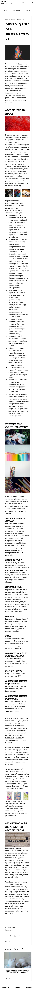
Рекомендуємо (10, 927)
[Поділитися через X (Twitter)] (10, 936)
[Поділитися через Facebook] (6, 936)
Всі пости (6, 10)
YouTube (17, 987)
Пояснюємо (16, 10)
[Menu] (32, 2)
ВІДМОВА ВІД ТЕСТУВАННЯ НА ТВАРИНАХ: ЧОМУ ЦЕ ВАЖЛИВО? (17, 972)
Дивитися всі (26, 949)
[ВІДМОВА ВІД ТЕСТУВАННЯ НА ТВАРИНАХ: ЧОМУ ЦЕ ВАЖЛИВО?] (17, 960)
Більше (26, 10)
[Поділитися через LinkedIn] (15, 936)
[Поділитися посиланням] (19, 936)
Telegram (29, 987)
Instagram (5, 987)
